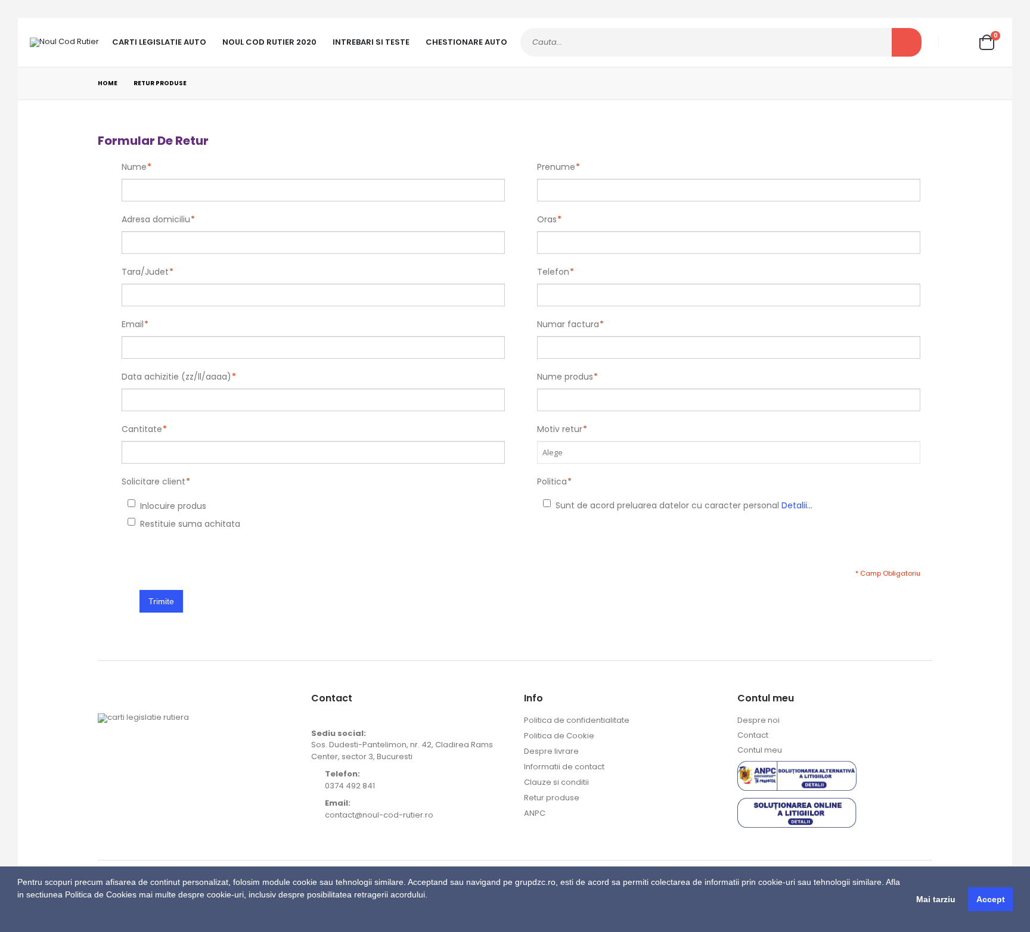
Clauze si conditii (556, 782)
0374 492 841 (350, 785)
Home (107, 83)
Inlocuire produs (142, 506)
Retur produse (551, 797)
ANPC (534, 813)
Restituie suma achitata (142, 524)
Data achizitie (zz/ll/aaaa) (176, 377)
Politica (552, 481)
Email (133, 324)
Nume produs (565, 377)
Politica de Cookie (559, 735)
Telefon (553, 272)
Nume (134, 167)
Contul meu (759, 750)
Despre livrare (551, 751)
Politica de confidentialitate (576, 720)
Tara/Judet (145, 272)
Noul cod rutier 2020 (269, 42)
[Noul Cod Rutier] (64, 42)
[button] (19, 917)
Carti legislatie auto (159, 42)
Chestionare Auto (466, 42)
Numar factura (568, 324)
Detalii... (796, 505)
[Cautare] (907, 42)
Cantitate (142, 429)
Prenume (556, 167)
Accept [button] (990, 899)
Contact (752, 735)
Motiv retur (559, 429)
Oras (547, 219)
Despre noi (758, 720)
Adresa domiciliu (156, 219)
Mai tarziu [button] (935, 899)
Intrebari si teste (371, 42)
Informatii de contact (564, 766)
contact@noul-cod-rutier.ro (379, 815)
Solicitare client (153, 481)
